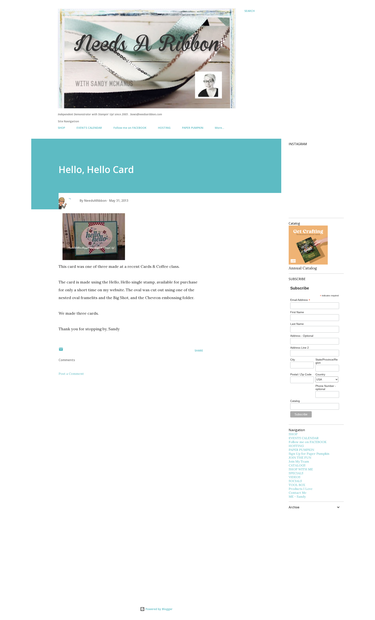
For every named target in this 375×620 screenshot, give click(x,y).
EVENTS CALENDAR (89, 128)
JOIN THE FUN (300, 457)
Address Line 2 (299, 347)
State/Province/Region (326, 361)
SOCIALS (295, 481)
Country (320, 374)
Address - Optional (301, 335)
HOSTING (164, 128)
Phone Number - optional (325, 387)
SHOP (61, 128)
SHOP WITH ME (301, 469)
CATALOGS (297, 465)
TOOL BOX (297, 485)
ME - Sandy (297, 496)
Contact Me (297, 493)
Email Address (300, 300)
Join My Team (299, 461)
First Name (297, 312)
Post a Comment (71, 374)
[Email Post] (61, 350)
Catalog (295, 400)
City (292, 359)
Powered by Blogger (158, 609)
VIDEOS (294, 477)
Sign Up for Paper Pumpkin (309, 454)
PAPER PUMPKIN (192, 128)
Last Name (297, 323)
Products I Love (300, 489)
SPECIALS (296, 473)
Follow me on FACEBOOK (129, 128)
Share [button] (199, 350)
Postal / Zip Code (301, 374)
